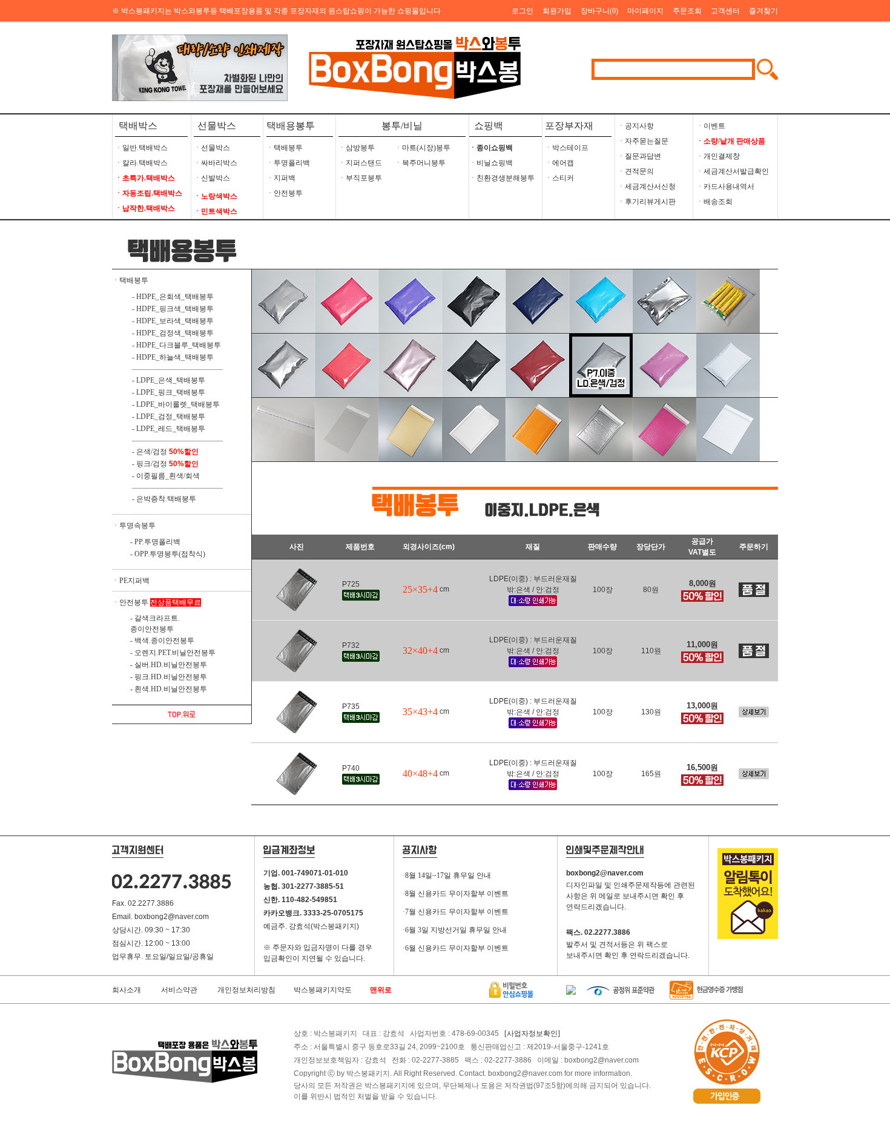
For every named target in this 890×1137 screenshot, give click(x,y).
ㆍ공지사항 (636, 126)
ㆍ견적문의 (636, 171)
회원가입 (557, 11)
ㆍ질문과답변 (639, 156)
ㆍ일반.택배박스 (141, 147)
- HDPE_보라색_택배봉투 (173, 321)
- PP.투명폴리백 (155, 542)
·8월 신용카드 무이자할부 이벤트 (456, 893)
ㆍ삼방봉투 (356, 147)
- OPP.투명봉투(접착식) (167, 554)
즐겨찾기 (763, 11)
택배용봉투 (290, 125)
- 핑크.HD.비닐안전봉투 (168, 677)
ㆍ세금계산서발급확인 (732, 171)
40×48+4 (420, 773)
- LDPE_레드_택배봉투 (168, 428)
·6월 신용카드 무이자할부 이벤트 (456, 948)
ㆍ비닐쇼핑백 (491, 163)
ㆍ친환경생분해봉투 (502, 178)
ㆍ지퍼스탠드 (360, 163)
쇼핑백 (486, 125)
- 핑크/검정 (149, 464)
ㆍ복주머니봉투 (420, 163)
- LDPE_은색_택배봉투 (168, 380)
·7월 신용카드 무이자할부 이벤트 (456, 912)
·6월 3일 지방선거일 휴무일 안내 (455, 930)
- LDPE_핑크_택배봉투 (168, 392)
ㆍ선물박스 (212, 147)
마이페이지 (645, 11)
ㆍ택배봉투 (284, 147)
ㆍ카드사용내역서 (725, 186)
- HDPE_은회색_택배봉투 (173, 296)
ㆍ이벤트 (710, 126)
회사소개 (126, 990)
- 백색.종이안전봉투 (162, 640)
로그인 (522, 11)
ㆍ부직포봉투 (360, 178)
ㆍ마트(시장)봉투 (422, 147)
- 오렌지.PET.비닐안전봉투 (173, 652)
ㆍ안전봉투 (284, 193)
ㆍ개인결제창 (718, 156)
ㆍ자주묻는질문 (643, 141)
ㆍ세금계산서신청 (647, 186)
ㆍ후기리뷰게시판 (647, 201)
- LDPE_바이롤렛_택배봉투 (176, 404)
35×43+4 (420, 712)
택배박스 (138, 125)
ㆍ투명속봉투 (134, 525)
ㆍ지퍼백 (280, 178)
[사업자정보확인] (532, 1033)
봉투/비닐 (402, 125)
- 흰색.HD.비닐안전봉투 (168, 689)
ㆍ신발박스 (212, 178)
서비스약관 (179, 990)
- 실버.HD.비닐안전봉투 (168, 665)
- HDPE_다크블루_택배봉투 (176, 345)
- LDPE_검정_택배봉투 (168, 416)
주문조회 (687, 11)
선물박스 (216, 125)
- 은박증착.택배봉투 (164, 499)
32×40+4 (420, 650)
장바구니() (599, 11)
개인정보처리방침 (246, 990)
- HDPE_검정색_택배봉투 (173, 333)
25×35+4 (420, 589)
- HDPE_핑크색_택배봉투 (173, 309)
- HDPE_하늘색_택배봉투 (173, 357)
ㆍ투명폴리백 (288, 163)
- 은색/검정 (149, 451)
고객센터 (725, 11)
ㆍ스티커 (559, 178)
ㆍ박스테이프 (566, 147)
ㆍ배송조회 (714, 201)
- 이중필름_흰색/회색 (166, 476)
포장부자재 (569, 125)
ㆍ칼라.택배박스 (141, 163)
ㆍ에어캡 (559, 163)
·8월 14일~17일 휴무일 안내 (447, 875)
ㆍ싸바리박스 (215, 163)
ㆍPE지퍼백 (131, 580)
